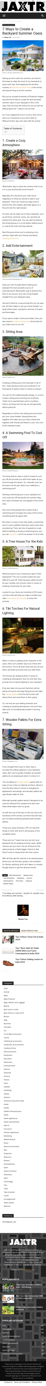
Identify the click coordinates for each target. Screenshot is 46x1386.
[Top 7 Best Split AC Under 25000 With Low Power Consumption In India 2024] (8, 951)
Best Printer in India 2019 (14, 1013)
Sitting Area (20, 878)
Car (5, 1030)
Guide (6, 1104)
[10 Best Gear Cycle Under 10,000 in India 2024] (8, 1310)
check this (13, 534)
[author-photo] (23, 916)
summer (29, 878)
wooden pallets (23, 782)
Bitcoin (6, 1016)
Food (6, 1083)
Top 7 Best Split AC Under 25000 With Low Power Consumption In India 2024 (27, 951)
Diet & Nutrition (10, 1052)
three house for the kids (16, 598)
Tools (6, 1188)
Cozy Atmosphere (8, 878)
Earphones (8, 1055)
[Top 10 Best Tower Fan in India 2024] (8, 940)
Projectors (8, 1153)
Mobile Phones (9, 1139)
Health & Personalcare (12, 1111)
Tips (5, 1185)
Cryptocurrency (10, 1048)
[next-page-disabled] (7, 970)
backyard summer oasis (21, 87)
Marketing (8, 1136)
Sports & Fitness (10, 1171)
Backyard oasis (28, 875)
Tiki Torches (19, 881)
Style (6, 1178)
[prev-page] (3, 970)
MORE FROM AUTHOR (29, 931)
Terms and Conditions (22, 1382)
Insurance (8, 1129)
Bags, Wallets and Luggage (14, 1002)
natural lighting (12, 694)
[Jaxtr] (23, 6)
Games (6, 1094)
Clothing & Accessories (13, 1041)
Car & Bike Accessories (13, 1034)
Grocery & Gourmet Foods (14, 1101)
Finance (7, 1076)
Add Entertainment (15, 875)
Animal (6, 992)
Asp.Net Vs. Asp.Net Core (33, 893)
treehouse (29, 881)
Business (7, 1023)
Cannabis (7, 1027)
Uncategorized (9, 1199)
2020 (6, 988)
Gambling (7, 1090)
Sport (6, 1167)
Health (6, 1108)
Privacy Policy (37, 1382)
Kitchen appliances (11, 1132)
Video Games (9, 1203)
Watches (7, 1206)
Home (4, 21)
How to (6, 1125)
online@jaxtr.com (28, 1269)
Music (6, 1143)
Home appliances (10, 1118)
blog (5, 1020)
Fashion (7, 1069)
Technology (8, 1181)
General (7, 1097)
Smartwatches (9, 1164)
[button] (4, 16)
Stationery (8, 1174)
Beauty (6, 1006)
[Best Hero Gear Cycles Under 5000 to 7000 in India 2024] (8, 1299)
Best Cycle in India (11, 1009)
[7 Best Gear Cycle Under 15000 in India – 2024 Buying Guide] (8, 1288)
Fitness (6, 1080)
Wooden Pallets (8, 884)
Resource (7, 1157)
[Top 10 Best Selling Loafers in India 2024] (8, 962)
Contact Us (8, 1382)
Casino (6, 1037)
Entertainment (9, 1066)
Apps (6, 995)
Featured (7, 1073)
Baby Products (9, 999)
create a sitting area (21, 321)
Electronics (8, 1062)
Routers (7, 1160)
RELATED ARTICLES (11, 931)
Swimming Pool (8, 881)
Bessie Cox (7, 37)
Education (8, 1059)
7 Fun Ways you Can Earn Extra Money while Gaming (12, 894)
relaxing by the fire (10, 238)
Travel (6, 1195)
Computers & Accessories (14, 1044)
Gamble (7, 1087)
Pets (5, 1150)
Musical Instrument (11, 1146)
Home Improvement (15, 21)
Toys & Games (9, 1192)
